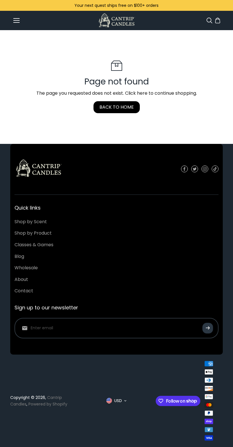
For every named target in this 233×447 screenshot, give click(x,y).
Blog (19, 256)
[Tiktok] (215, 168)
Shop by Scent (30, 221)
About (21, 279)
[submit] (207, 328)
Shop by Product (33, 233)
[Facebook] (184, 168)
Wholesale (26, 267)
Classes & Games (33, 244)
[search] (209, 20)
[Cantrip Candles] (116, 20)
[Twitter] (194, 168)
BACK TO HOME (116, 107)
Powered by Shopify (47, 404)
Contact (23, 290)
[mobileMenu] (16, 20)
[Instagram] (204, 168)
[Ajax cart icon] (217, 20)
